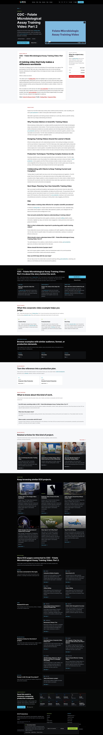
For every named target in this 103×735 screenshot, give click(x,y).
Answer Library (49, 720)
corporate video (22, 290)
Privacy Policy (27, 732)
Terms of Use (69, 720)
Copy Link (31, 707)
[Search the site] (59, 2)
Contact (50, 2)
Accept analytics (72, 728)
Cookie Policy (69, 722)
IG (62, 2)
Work (37, 2)
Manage (62, 728)
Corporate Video (52, 97)
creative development (60, 371)
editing (62, 218)
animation (26, 373)
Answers (43, 2)
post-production (24, 34)
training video (37, 30)
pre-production (44, 88)
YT (64, 2)
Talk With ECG (77, 276)
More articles (82, 439)
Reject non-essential (52, 728)
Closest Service (77, 280)
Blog (40, 2)
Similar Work (33, 42)
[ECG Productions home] (22, 2)
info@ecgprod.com (70, 715)
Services (33, 2)
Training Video (43, 97)
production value (27, 315)
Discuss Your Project (22, 42)
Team (47, 2)
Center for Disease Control (29, 97)
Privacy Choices (39, 732)
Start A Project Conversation (76, 76)
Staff (76, 2)
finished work (46, 290)
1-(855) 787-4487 (70, 717)
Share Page (22, 707)
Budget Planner (49, 722)
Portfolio (48, 717)
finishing (53, 327)
